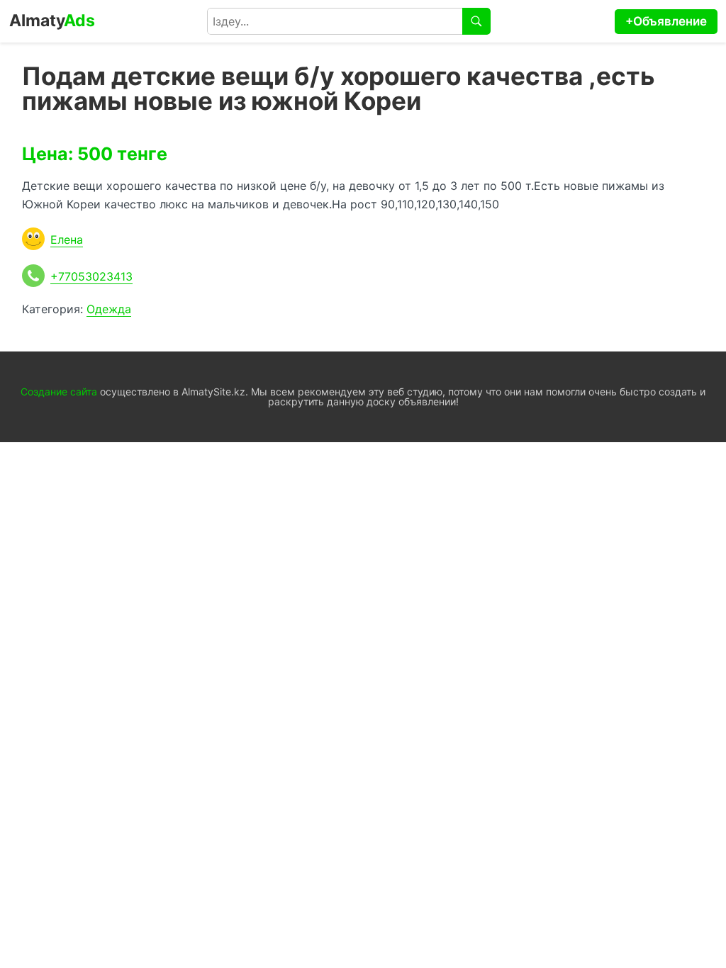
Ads (52, 20)
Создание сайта (59, 391)
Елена (66, 239)
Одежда (108, 309)
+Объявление (666, 21)
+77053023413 (91, 276)
